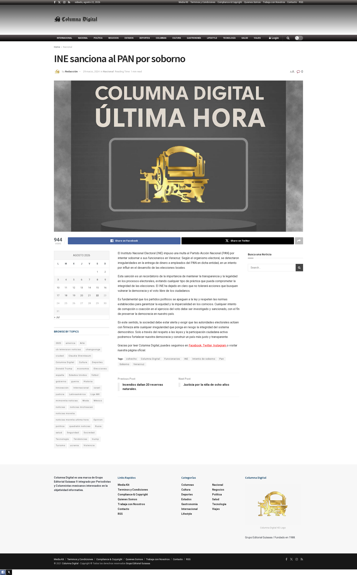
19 (74, 295)
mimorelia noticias (67, 400)
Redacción (71, 71)
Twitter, (208, 345)
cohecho (131, 359)
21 (89, 295)
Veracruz (139, 364)
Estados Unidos (78, 375)
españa (60, 375)
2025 (58, 343)
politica (60, 426)
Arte (82, 343)
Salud (245, 38)
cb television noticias (68, 349)
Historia (88, 381)
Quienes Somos (252, 2)
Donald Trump (64, 368)
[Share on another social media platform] (299, 240)
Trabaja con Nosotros (274, 2)
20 (81, 295)
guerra (75, 381)
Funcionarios (172, 359)
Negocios (113, 38)
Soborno (124, 364)
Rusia (98, 426)
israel (97, 388)
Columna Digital (150, 359)
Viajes (257, 38)
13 (81, 287)
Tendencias (80, 439)
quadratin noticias (79, 426)
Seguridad (73, 432)
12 (74, 287)
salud (59, 432)
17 (58, 295)
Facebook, (196, 345)
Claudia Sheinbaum (80, 356)
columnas (161, 38)
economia (83, 368)
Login (275, 37)
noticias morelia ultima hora (72, 420)
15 (97, 287)
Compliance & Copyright (230, 2)
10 (58, 287)
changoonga (93, 349)
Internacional (64, 38)
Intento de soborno (203, 359)
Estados (129, 38)
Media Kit (183, 2)
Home (57, 47)
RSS (301, 2)
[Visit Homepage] (76, 19)
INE (186, 359)
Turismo (60, 445)
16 (105, 287)
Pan (221, 359)
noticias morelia (65, 413)
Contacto (292, 2)
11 (66, 287)
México (98, 400)
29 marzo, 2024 (91, 71)
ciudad (60, 356)
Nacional (83, 38)
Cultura (176, 38)
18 (66, 295)
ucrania (74, 445)
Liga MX (95, 394)
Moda (86, 400)
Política (98, 38)
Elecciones (100, 368)
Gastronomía (194, 38)
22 (97, 295)
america (70, 343)
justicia (60, 394)
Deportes (144, 38)
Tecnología (229, 38)
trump (95, 439)
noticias (60, 407)
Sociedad (89, 432)
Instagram (220, 345)
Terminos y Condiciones (202, 2)
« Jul (57, 317)
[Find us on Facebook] (54, 2)
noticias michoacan (81, 407)
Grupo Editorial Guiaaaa (138, 563)
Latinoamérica (77, 394)
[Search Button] (288, 38)
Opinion (98, 420)
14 (89, 287)
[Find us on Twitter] (59, 2)
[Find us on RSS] (69, 2)
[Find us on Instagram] (64, 2)
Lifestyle (212, 38)
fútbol (95, 375)
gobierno (61, 381)
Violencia (89, 445)
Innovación (62, 388)
